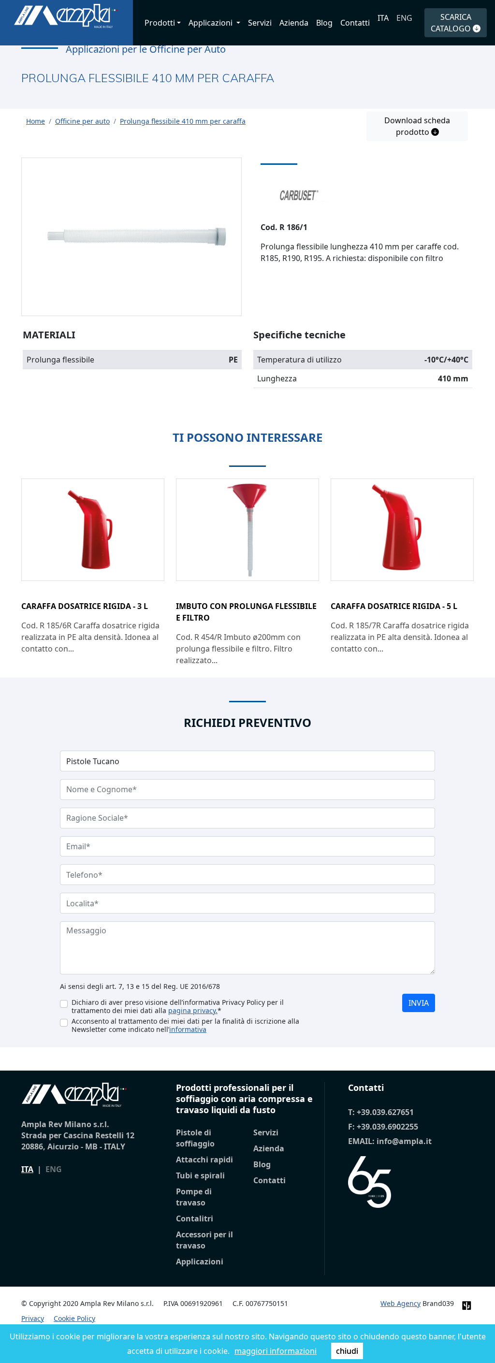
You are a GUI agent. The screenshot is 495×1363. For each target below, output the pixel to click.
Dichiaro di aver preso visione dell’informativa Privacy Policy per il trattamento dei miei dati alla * (178, 1006)
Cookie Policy (74, 1318)
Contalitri (194, 1218)
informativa (187, 1029)
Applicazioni (199, 1261)
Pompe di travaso (194, 1197)
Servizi (260, 22)
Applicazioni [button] (211, 22)
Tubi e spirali (200, 1175)
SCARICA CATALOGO (452, 23)
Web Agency (400, 1303)
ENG (404, 18)
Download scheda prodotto (417, 126)
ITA (383, 18)
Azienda (293, 22)
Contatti (355, 22)
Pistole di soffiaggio (195, 1138)
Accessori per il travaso (204, 1240)
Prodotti (160, 22)
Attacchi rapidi (204, 1159)
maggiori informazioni (275, 1351)
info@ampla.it (404, 1141)
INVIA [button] (418, 1003)
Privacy (32, 1318)
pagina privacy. (193, 1010)
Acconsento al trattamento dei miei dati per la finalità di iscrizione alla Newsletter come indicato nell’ (185, 1025)
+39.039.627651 (385, 1112)
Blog (324, 22)
